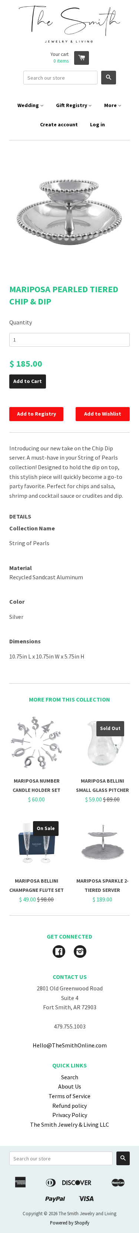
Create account (59, 124)
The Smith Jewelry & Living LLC (69, 1124)
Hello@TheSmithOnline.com (70, 1045)
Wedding (28, 105)
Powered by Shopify (69, 1223)
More (111, 105)
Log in (97, 124)
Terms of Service (69, 1096)
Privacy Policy (69, 1115)
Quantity (20, 322)
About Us (69, 1086)
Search (69, 1077)
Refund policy (69, 1105)
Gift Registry (72, 105)
